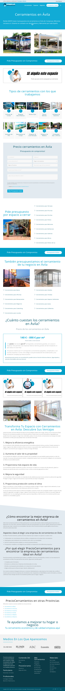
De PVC (52, 670)
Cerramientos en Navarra (11, 617)
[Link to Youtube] (55, 689)
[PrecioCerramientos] (9, 5)
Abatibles (36, 662)
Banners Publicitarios (9, 681)
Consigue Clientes (8, 679)
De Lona (52, 666)
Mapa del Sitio (22, 670)
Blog (20, 662)
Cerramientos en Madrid (10, 614)
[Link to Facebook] (59, 689)
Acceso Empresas (59, 1)
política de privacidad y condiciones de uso (20, 186)
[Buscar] (60, 5)
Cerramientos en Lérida (10, 612)
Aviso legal (24, 689)
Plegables (36, 664)
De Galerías (37, 665)
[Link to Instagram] (57, 689)
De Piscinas (37, 667)
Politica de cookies (38, 689)
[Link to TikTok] (53, 689)
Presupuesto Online (53, 61)
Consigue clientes (21, 1)
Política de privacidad (30, 689)
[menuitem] (58, 1)
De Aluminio (53, 668)
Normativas (22, 660)
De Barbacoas (38, 669)
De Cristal (52, 660)
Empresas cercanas (8, 672)
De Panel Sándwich (55, 664)
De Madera (53, 671)
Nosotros (21, 668)
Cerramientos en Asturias (11, 608)
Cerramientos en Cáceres (11, 610)
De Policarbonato (54, 662)
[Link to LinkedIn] (61, 689)
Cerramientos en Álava (10, 606)
